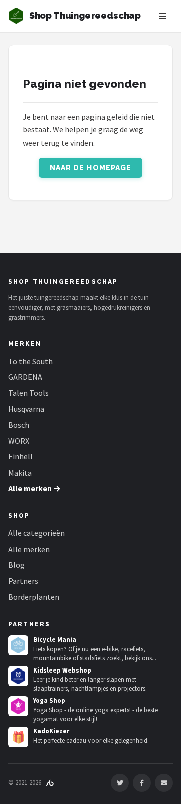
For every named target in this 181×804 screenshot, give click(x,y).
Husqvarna (26, 409)
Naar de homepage (91, 168)
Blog (16, 565)
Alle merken (29, 549)
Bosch (18, 425)
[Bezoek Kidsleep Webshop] (18, 676)
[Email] (164, 783)
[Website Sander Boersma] (50, 782)
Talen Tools (28, 393)
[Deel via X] (120, 783)
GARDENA (25, 377)
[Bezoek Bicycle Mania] (18, 645)
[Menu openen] (163, 16)
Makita (20, 472)
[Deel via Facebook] (142, 783)
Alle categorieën (36, 533)
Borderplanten (33, 597)
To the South (30, 361)
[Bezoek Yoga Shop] (18, 706)
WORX (18, 441)
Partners (23, 581)
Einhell (20, 456)
